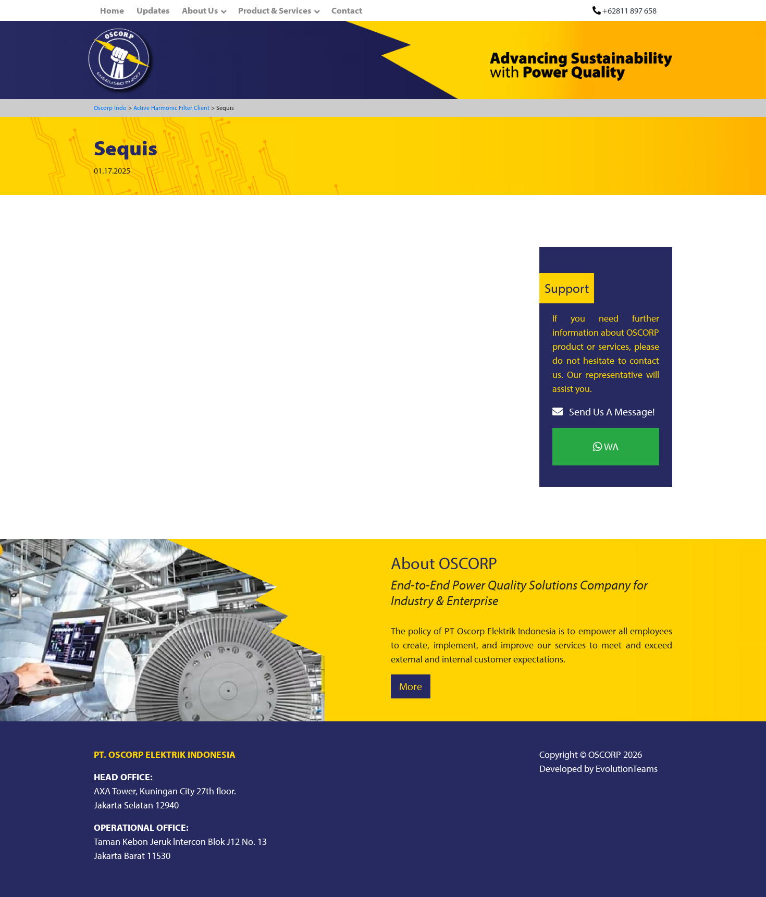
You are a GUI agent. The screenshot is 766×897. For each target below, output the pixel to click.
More (410, 686)
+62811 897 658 (629, 10)
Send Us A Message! (611, 411)
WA (610, 446)
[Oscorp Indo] (121, 60)
